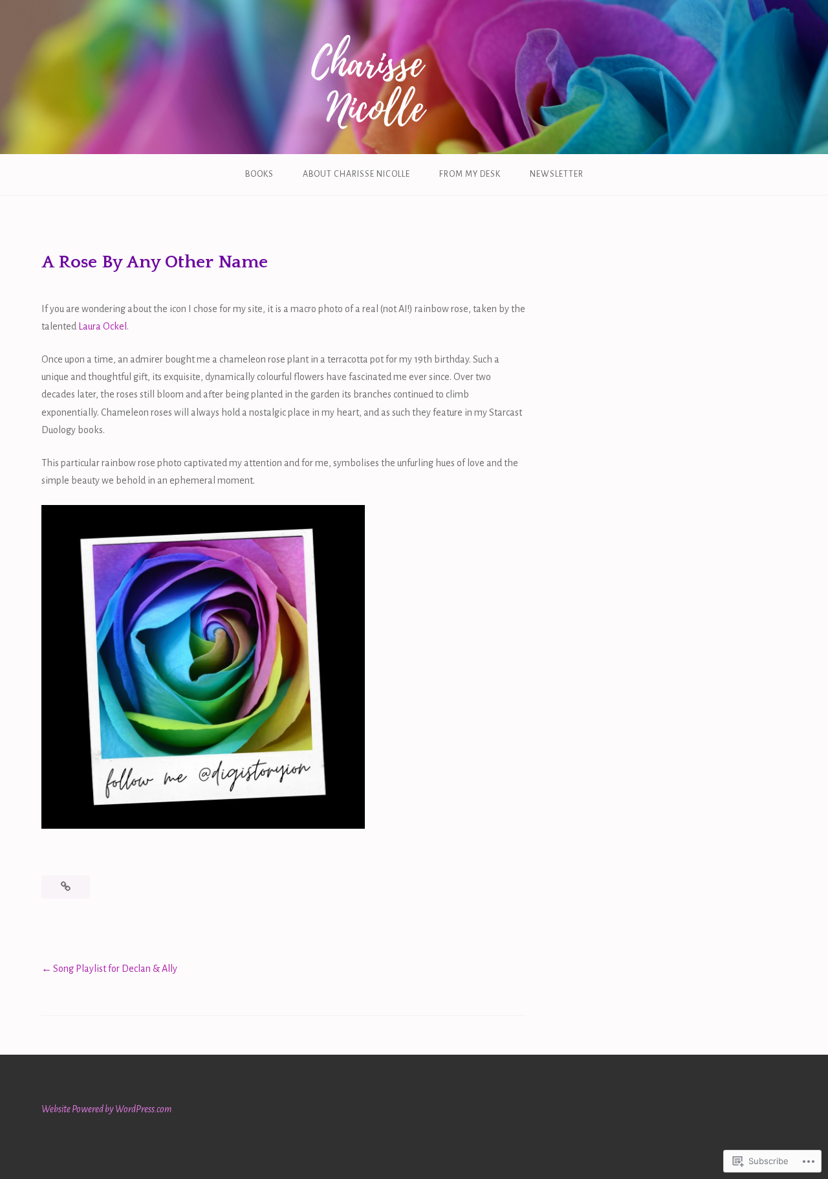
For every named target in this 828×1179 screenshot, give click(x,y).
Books (259, 174)
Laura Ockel (102, 326)
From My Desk (470, 174)
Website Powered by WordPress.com (106, 1109)
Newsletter (556, 174)
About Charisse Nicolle (356, 174)
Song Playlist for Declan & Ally (115, 968)
